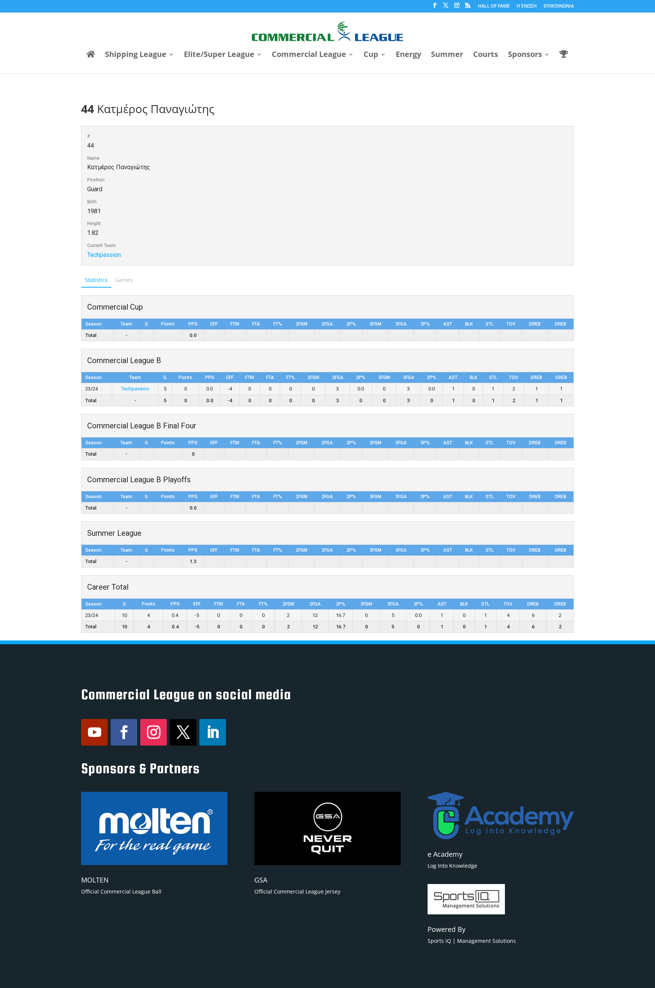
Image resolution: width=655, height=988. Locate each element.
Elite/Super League (219, 55)
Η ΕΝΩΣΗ (527, 6)
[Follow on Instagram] (153, 732)
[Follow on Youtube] (94, 732)
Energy (408, 55)
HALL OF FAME (494, 6)
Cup (371, 55)
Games (124, 279)
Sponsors (525, 55)
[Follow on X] (183, 732)
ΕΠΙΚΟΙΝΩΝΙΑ (559, 6)
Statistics (96, 279)
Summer (447, 55)
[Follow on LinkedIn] (212, 732)
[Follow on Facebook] (124, 732)
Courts (485, 55)
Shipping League (135, 55)
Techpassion (104, 254)
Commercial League (309, 55)
